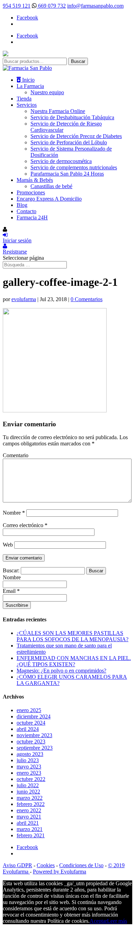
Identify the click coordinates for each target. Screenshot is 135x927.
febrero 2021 (31, 835)
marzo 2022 (30, 798)
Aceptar (98, 921)
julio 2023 (28, 760)
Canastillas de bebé (51, 186)
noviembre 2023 (34, 735)
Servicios (27, 105)
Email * (11, 591)
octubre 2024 (31, 723)
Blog (22, 205)
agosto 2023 (30, 754)
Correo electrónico (25, 525)
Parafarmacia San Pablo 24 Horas (67, 174)
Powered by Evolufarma (59, 871)
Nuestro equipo (47, 92)
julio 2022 (28, 785)
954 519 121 (16, 6)
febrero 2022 (31, 804)
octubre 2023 (31, 741)
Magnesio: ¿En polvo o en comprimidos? (61, 671)
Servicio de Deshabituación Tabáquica (72, 117)
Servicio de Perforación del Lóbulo (68, 142)
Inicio (28, 80)
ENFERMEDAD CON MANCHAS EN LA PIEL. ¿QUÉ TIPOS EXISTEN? (74, 661)
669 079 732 (51, 6)
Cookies (46, 865)
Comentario (15, 455)
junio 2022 (28, 792)
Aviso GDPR (17, 865)
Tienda (24, 99)
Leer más (117, 921)
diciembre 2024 (34, 716)
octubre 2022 (31, 779)
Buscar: (11, 570)
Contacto (26, 211)
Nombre (14, 513)
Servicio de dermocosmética (61, 161)
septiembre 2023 (35, 748)
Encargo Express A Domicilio (49, 199)
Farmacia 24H (32, 217)
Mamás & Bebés (35, 180)
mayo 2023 (29, 766)
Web (8, 545)
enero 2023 (29, 773)
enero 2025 (29, 710)
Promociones (31, 192)
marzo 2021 (30, 829)
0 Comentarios (86, 299)
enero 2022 (29, 810)
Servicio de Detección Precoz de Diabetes (76, 136)
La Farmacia (30, 86)
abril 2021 (28, 823)
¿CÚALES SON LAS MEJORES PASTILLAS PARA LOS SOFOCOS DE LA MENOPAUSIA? (72, 636)
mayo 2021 (29, 817)
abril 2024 (28, 729)
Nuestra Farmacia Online (57, 111)
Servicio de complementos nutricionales (73, 167)
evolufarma (23, 299)
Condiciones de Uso (81, 865)
